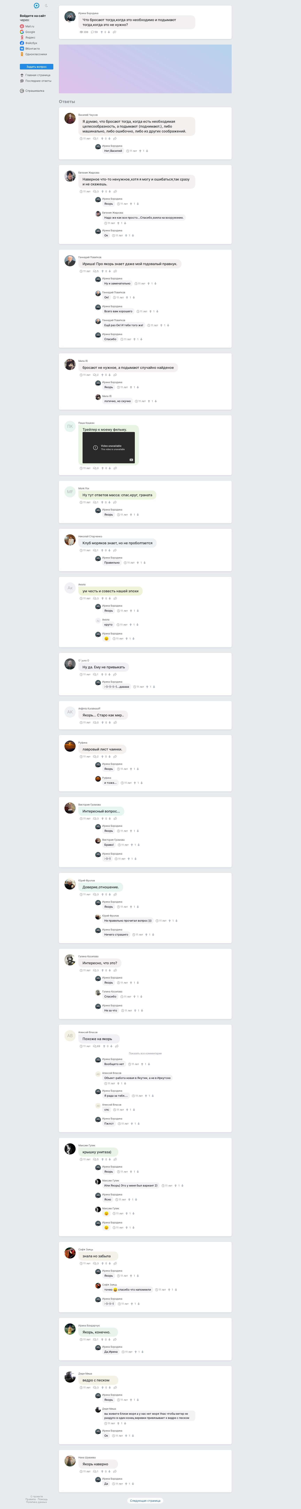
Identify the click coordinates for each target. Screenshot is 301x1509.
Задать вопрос (36, 66)
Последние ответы (38, 80)
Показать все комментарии (145, 1053)
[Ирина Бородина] (71, 16)
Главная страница (37, 75)
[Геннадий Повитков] (71, 260)
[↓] (108, 32)
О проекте (36, 1496)
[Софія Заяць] (71, 1253)
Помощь (43, 1499)
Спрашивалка (34, 90)
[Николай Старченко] (71, 539)
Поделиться (114, 31)
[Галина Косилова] (71, 959)
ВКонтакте (32, 48)
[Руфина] (71, 746)
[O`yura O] (71, 664)
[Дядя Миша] (71, 1377)
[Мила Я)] (71, 364)
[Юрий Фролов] (71, 884)
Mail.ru (29, 26)
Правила (30, 1499)
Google (30, 32)
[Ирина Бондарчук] (71, 1329)
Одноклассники (36, 54)
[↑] (102, 32)
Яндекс (30, 37)
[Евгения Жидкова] (71, 176)
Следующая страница (145, 1500)
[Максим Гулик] (71, 1148)
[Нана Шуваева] (71, 1461)
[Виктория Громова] (71, 808)
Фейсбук (31, 43)
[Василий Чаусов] (71, 118)
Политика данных (36, 1501)
